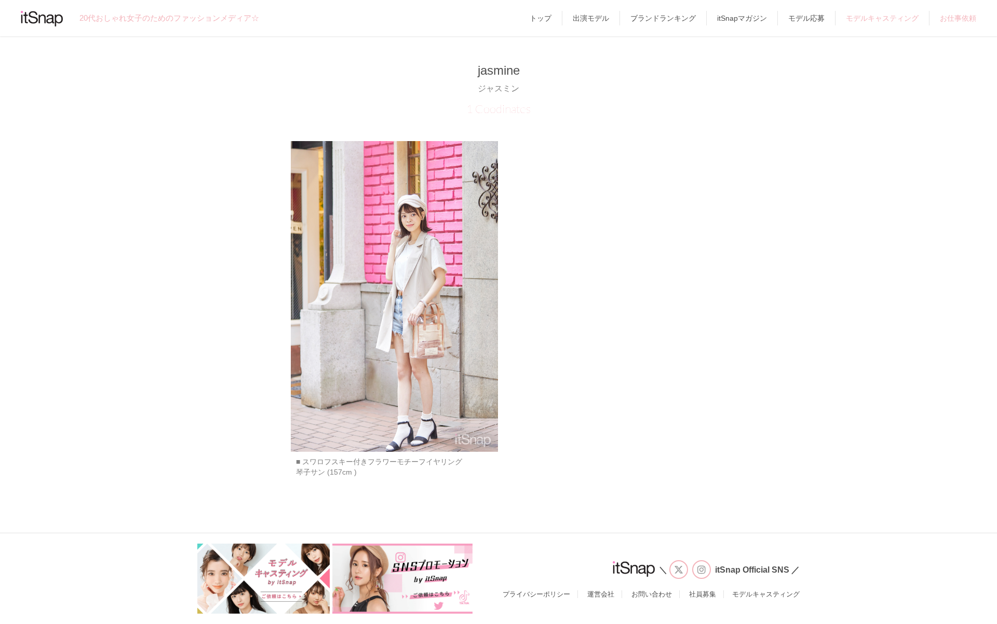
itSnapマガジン (742, 18)
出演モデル (591, 18)
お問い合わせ (651, 594)
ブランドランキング (663, 18)
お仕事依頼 (958, 18)
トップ (540, 18)
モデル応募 (806, 18)
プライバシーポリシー (536, 594)
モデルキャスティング (882, 18)
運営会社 (600, 594)
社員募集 (702, 594)
